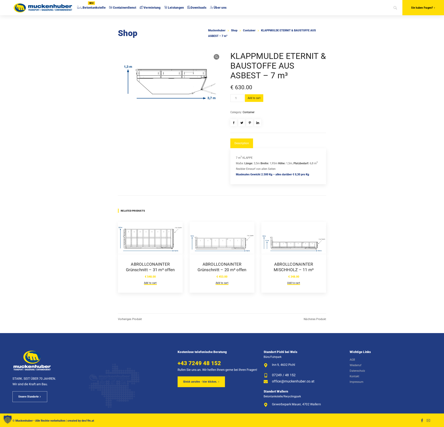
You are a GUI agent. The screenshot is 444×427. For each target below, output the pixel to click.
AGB (352, 359)
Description (241, 143)
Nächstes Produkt (315, 319)
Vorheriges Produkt (130, 319)
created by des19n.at (80, 420)
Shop (234, 30)
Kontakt (354, 376)
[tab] (241, 143)
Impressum (356, 382)
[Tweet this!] (241, 122)
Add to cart (254, 98)
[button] (7, 419)
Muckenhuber (216, 30)
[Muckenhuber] (42, 7)
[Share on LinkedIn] (257, 122)
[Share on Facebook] (233, 122)
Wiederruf (355, 365)
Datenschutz (357, 370)
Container (249, 30)
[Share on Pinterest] (249, 122)
